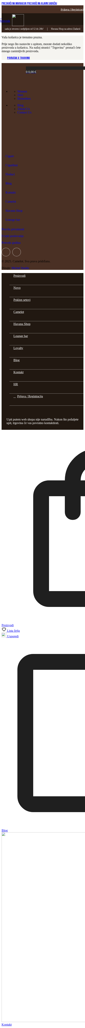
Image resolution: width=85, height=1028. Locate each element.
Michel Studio (20, 268)
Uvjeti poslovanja (13, 236)
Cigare (10, 156)
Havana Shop (14, 210)
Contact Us (24, 112)
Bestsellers (24, 98)
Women (22, 91)
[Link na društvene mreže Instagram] (16, 252)
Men (20, 95)
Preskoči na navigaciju (14, 3)
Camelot (11, 201)
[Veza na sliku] (13, 84)
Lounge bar (13, 219)
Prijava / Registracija (30, 396)
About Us (23, 109)
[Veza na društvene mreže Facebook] (6, 252)
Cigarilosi (12, 165)
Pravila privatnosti (13, 229)
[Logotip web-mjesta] (18, 25)
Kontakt (11, 192)
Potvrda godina (11, 242)
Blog (20, 105)
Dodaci (10, 174)
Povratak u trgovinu (18, 58)
